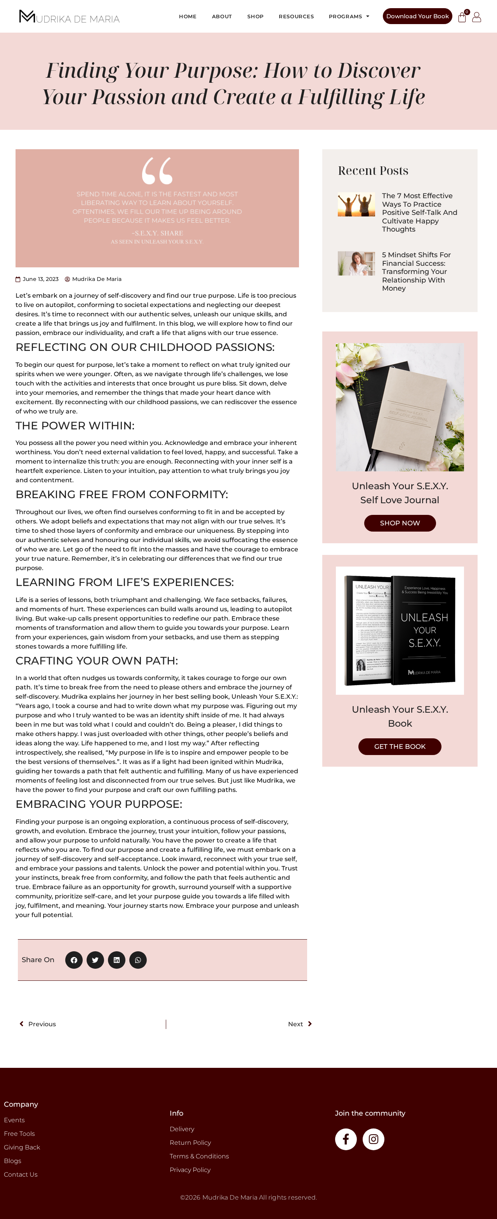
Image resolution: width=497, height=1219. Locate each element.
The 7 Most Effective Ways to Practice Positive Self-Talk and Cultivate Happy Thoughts (419, 213)
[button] (74, 960)
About (222, 16)
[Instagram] (373, 1139)
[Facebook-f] (346, 1139)
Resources (296, 16)
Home (188, 16)
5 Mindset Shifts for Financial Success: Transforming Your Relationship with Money (416, 272)
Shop (255, 16)
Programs (345, 16)
